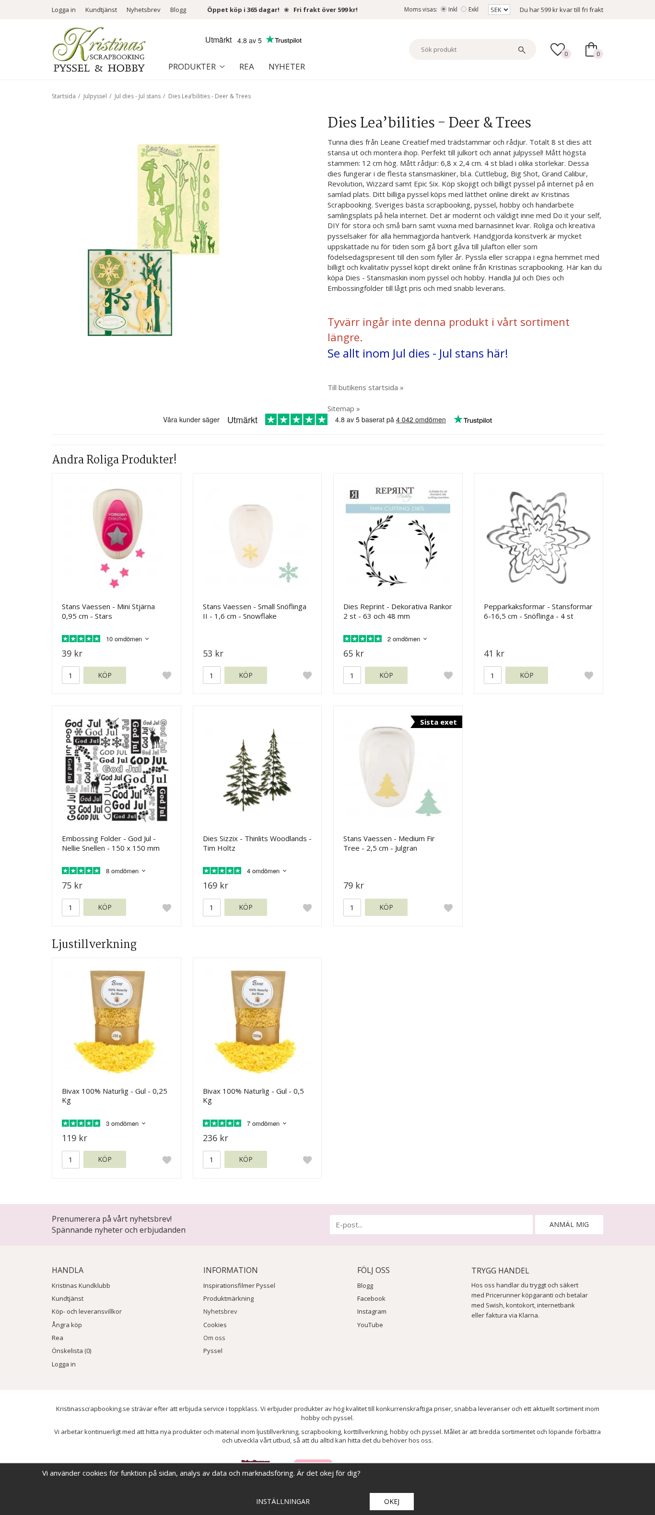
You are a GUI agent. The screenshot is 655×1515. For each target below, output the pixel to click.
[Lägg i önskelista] (167, 675)
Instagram (371, 1311)
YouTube (370, 1324)
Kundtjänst (101, 9)
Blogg (178, 9)
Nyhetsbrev (144, 9)
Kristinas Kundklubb (81, 1285)
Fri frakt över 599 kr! (325, 9)
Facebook (371, 1298)
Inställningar (283, 1501)
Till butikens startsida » (366, 387)
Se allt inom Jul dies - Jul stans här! (418, 353)
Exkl (473, 9)
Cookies (215, 1324)
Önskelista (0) (71, 1350)
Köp (105, 675)
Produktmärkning (228, 1298)
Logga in (64, 9)
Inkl (452, 9)
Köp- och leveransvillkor (87, 1311)
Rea (246, 66)
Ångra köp (67, 1324)
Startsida (64, 96)
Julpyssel (95, 96)
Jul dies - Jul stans (138, 96)
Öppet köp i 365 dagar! (243, 9)
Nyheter (287, 66)
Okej (391, 1501)
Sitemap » (344, 408)
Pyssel (212, 1350)
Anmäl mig (569, 1224)
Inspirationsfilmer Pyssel (239, 1285)
